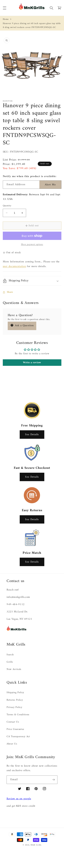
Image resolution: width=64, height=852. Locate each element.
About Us (12, 744)
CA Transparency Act (18, 736)
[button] (4, 8)
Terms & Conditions (18, 714)
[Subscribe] (53, 779)
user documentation (14, 266)
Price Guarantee (15, 729)
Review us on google (19, 798)
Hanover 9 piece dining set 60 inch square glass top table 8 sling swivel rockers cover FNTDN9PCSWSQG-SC (32, 25)
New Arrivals (14, 669)
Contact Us (13, 722)
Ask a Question (24, 325)
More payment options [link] (32, 244)
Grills (10, 662)
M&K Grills (36, 845)
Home (6, 19)
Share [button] (10, 292)
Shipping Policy (15, 692)
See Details (32, 434)
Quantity (7, 206)
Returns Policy (15, 700)
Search (10, 655)
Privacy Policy (14, 707)
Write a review (32, 362)
